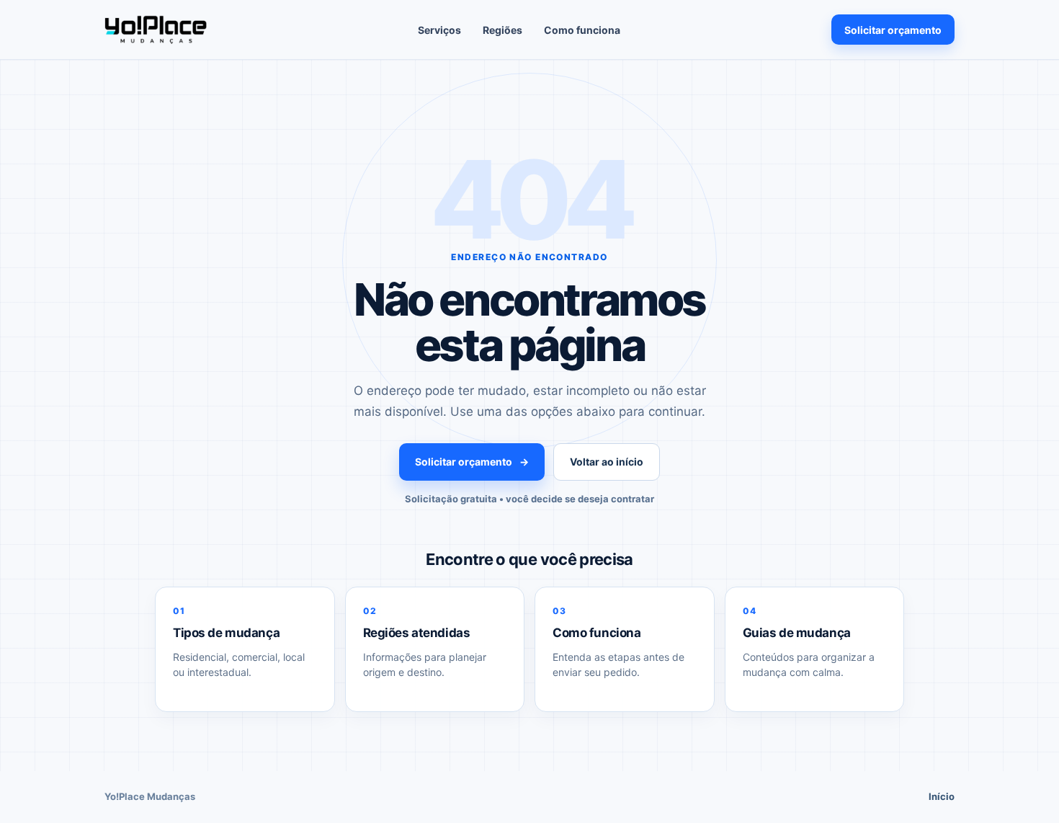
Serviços (439, 30)
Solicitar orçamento (893, 30)
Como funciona (582, 30)
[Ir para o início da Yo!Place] (155, 29)
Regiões (502, 30)
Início (942, 796)
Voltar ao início (606, 461)
